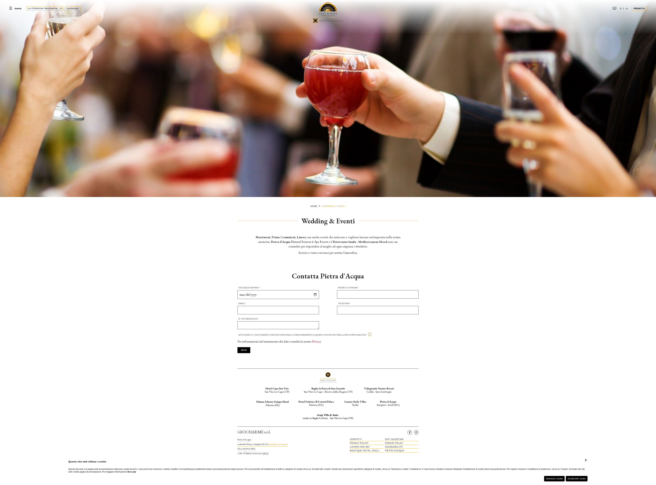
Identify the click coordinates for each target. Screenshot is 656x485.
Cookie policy (394, 443)
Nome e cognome (348, 287)
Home (313, 206)
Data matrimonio (249, 287)
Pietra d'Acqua (394, 450)
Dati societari (394, 439)
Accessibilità (393, 446)
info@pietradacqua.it (278, 444)
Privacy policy (359, 443)
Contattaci (73, 8)
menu (18, 8)
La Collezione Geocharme (43, 8)
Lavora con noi (360, 446)
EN (626, 8)
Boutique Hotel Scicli (364, 450)
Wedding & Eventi (333, 206)
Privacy (316, 341)
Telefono (344, 303)
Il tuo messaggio (248, 318)
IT (620, 8)
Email (242, 303)
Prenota (639, 8)
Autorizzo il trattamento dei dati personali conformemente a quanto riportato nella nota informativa (302, 334)
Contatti (356, 439)
